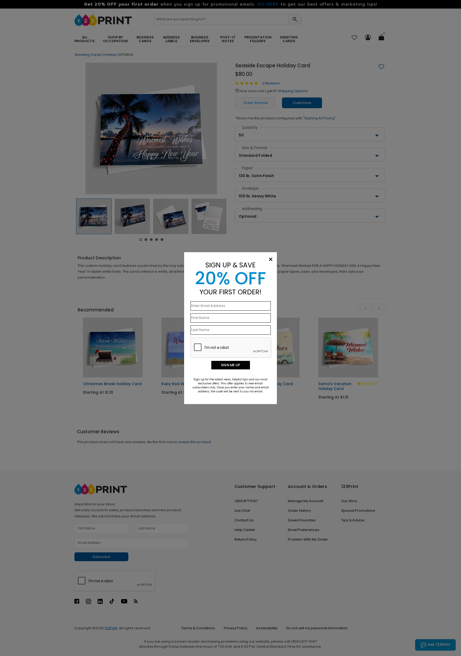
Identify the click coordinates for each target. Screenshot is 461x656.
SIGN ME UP (230, 365)
